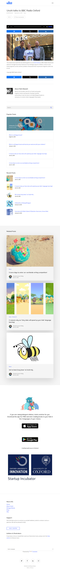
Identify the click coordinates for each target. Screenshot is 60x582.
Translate (34, 551)
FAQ (8, 512)
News (25, 13)
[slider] (50, 26)
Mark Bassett (10, 13)
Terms (28, 567)
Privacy (31, 567)
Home (8, 504)
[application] (30, 26)
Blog (8, 510)
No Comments (20, 17)
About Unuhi (10, 506)
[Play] (8, 27)
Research (14, 317)
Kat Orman (37, 62)
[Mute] (47, 27)
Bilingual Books (11, 508)
